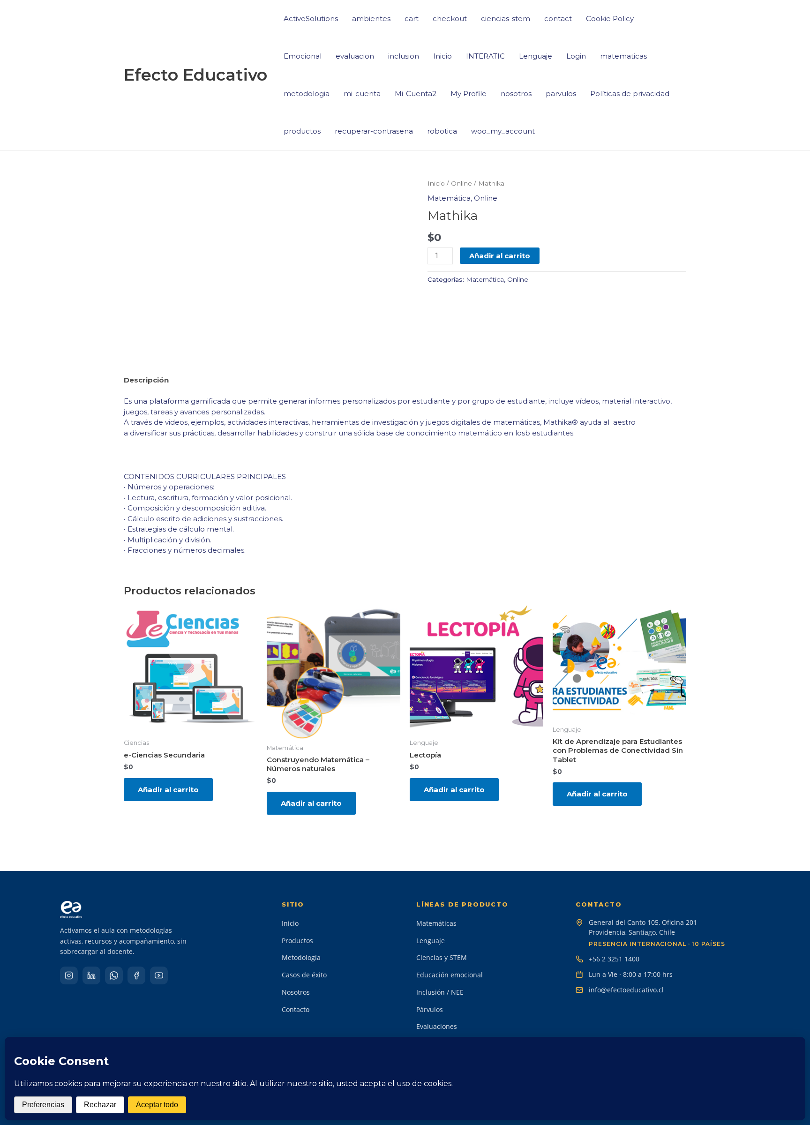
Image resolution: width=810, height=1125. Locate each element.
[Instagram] (69, 975)
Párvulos (429, 1009)
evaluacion (355, 56)
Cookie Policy (610, 18)
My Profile (468, 93)
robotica (442, 131)
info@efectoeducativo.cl (626, 989)
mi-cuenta (362, 93)
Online (461, 183)
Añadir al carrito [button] (168, 789)
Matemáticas (436, 923)
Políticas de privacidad (629, 93)
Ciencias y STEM (441, 957)
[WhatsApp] (114, 975)
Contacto (295, 1009)
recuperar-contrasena (374, 131)
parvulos (561, 93)
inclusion (403, 56)
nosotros (516, 93)
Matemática (449, 198)
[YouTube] (159, 975)
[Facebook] (136, 975)
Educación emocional (449, 974)
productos (302, 131)
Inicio (442, 56)
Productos (297, 940)
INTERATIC (485, 56)
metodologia (307, 93)
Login (576, 56)
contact (558, 18)
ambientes (371, 18)
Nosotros (296, 992)
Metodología (301, 957)
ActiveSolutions (311, 18)
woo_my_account (503, 131)
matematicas (623, 56)
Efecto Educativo (195, 75)
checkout (450, 18)
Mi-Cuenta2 (415, 93)
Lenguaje (535, 56)
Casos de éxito (304, 974)
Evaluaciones (436, 1026)
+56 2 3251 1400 (614, 958)
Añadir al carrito (499, 255)
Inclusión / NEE (440, 992)
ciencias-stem (505, 18)
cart (412, 18)
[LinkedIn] (91, 975)
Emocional (303, 56)
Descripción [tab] (146, 379)
